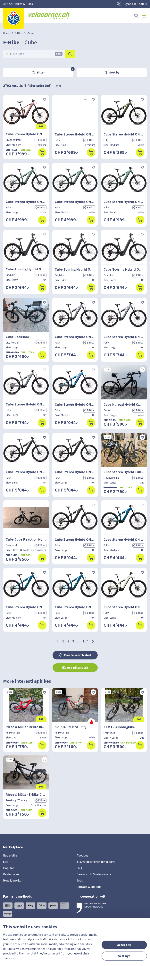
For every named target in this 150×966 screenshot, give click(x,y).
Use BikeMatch (77, 668)
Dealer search (12, 874)
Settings (124, 956)
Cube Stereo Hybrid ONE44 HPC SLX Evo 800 (75, 337)
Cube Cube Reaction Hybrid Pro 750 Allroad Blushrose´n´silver (26, 539)
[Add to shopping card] (42, 152)
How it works (12, 880)
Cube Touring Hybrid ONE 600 (26, 269)
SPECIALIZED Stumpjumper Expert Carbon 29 (75, 727)
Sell (5, 862)
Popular (8, 868)
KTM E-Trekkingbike (119, 727)
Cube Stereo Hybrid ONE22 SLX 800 (26, 134)
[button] (93, 641)
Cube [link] (30, 33)
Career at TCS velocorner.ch (95, 874)
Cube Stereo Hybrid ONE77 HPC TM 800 (124, 134)
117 (85, 641)
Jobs (80, 880)
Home (6, 33)
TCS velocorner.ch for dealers (96, 862)
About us (82, 855)
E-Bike (18, 33)
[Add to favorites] (44, 99)
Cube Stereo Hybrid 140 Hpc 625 (124, 472)
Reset (57, 86)
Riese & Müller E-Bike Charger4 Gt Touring (26, 794)
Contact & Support (89, 887)
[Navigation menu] (144, 15)
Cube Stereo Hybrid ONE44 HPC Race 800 (124, 539)
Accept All (124, 945)
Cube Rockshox (17, 337)
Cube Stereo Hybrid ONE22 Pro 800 (75, 134)
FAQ (79, 868)
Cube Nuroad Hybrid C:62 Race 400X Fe (124, 404)
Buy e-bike (10, 855)
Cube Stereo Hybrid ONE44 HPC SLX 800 (26, 201)
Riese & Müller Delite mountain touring (26, 727)
